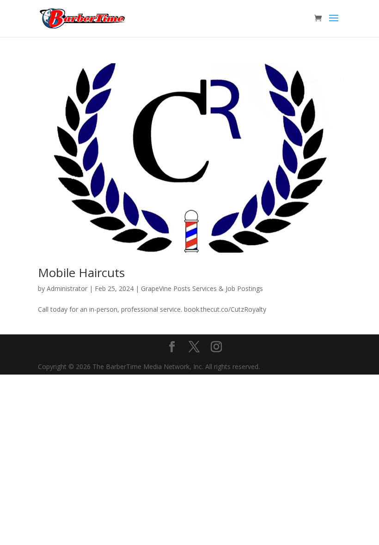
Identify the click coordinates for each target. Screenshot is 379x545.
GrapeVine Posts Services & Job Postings (202, 288)
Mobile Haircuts (81, 272)
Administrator (67, 288)
